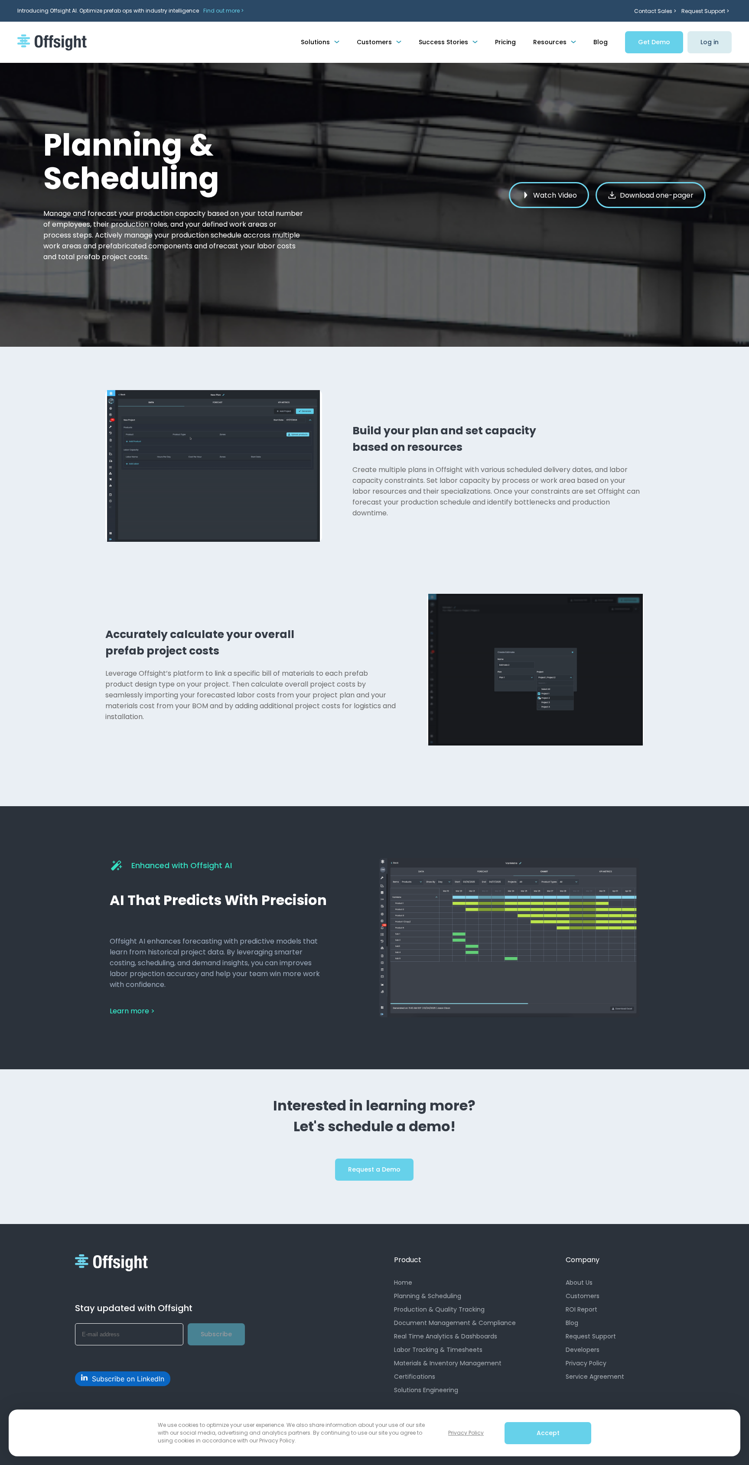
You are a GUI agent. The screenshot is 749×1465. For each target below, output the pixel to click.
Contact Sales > (655, 11)
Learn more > (132, 1011)
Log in (709, 42)
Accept (548, 1433)
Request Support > (705, 11)
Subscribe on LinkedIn (128, 1378)
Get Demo (654, 42)
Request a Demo (374, 1169)
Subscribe (216, 1334)
